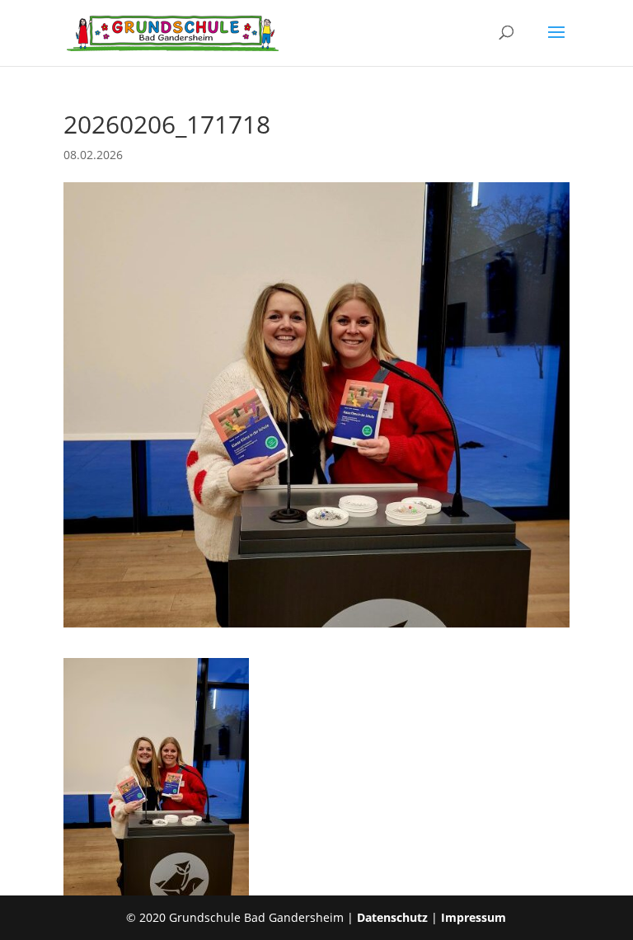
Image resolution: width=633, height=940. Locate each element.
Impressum (473, 917)
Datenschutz (392, 917)
